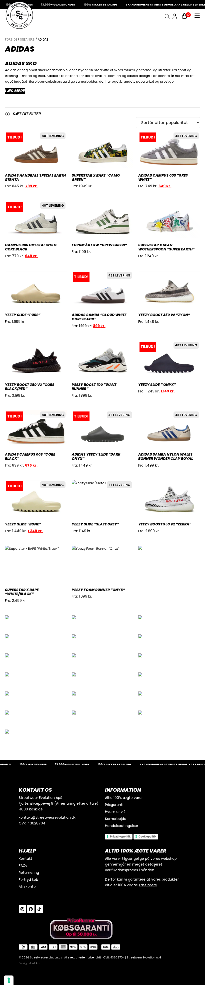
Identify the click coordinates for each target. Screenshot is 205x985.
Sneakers (27, 39)
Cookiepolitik (147, 836)
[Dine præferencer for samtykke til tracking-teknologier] (9, 980)
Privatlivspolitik (120, 836)
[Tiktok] (39, 909)
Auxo (39, 963)
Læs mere (148, 885)
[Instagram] (22, 909)
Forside (11, 39)
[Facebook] (30, 909)
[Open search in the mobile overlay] (167, 16)
